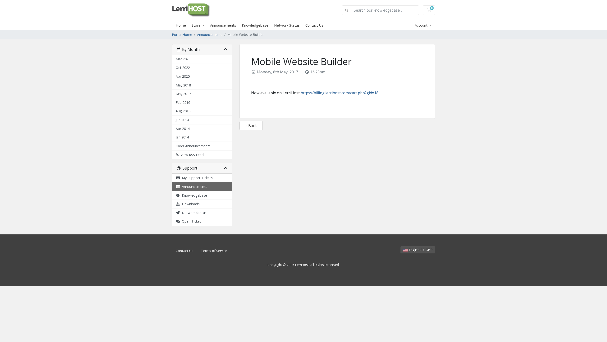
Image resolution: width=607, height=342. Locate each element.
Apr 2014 (183, 128)
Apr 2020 (183, 76)
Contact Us (314, 25)
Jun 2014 (182, 120)
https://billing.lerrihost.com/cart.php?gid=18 (339, 92)
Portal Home (182, 34)
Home (181, 25)
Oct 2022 (183, 67)
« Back (251, 125)
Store (197, 25)
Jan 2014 (182, 137)
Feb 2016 (183, 102)
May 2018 (183, 85)
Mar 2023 (183, 59)
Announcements (223, 25)
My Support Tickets (196, 178)
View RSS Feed (191, 154)
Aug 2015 (183, 111)
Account (421, 25)
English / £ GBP (420, 249)
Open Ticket (190, 221)
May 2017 (183, 93)
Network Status (287, 25)
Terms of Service (214, 250)
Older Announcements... (194, 146)
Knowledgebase (255, 25)
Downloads (190, 204)
